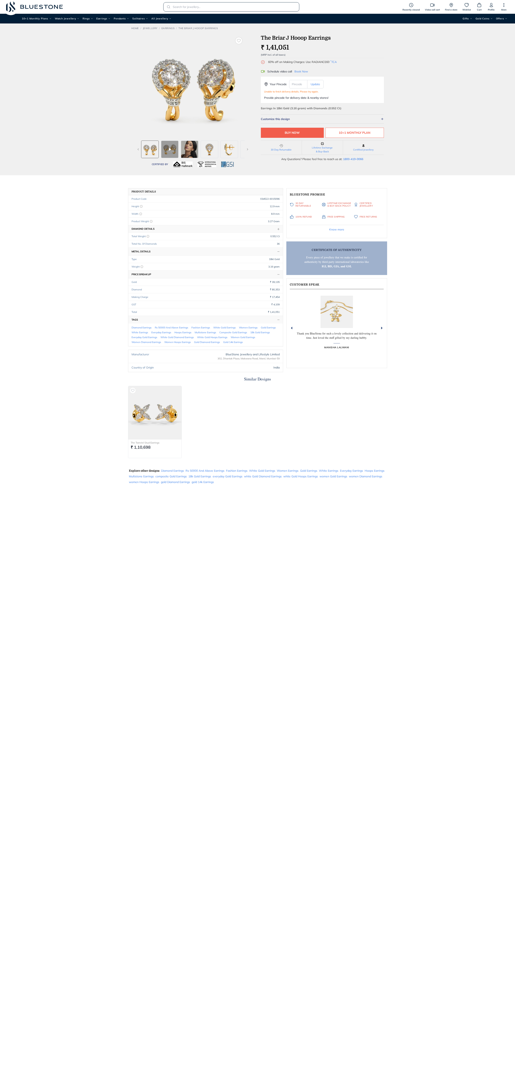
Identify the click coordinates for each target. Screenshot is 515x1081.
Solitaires (138, 18)
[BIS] (183, 164)
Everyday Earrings (161, 332)
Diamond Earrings (142, 327)
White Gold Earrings (224, 327)
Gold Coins (483, 18)
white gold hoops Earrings (212, 337)
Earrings (101, 18)
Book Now (301, 71)
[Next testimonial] (382, 328)
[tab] (150, 149)
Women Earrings (248, 327)
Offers (500, 18)
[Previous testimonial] (292, 328)
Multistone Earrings (205, 332)
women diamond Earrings (146, 342)
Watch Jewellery (65, 18)
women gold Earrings (243, 337)
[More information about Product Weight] (151, 221)
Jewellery (150, 28)
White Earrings (140, 332)
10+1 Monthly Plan (354, 133)
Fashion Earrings (200, 327)
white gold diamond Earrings (177, 337)
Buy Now (292, 133)
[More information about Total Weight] (148, 236)
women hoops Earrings (177, 342)
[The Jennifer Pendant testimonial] (337, 312)
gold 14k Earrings (233, 342)
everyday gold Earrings (144, 337)
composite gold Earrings (233, 332)
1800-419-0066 (353, 159)
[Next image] (247, 149)
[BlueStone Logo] (34, 7)
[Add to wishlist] (238, 40)
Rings (86, 18)
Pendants (120, 18)
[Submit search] (167, 7)
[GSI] (227, 164)
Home (135, 28)
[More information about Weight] (141, 266)
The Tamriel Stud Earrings (145, 442)
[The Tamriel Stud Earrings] (155, 413)
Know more (336, 229)
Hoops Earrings (182, 332)
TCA (333, 62)
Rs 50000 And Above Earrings (171, 327)
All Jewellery (159, 18)
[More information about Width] (140, 213)
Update (315, 84)
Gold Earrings (268, 327)
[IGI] (207, 164)
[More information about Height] (141, 206)
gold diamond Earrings (207, 342)
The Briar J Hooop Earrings (198, 28)
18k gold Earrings (260, 332)
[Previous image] (138, 149)
